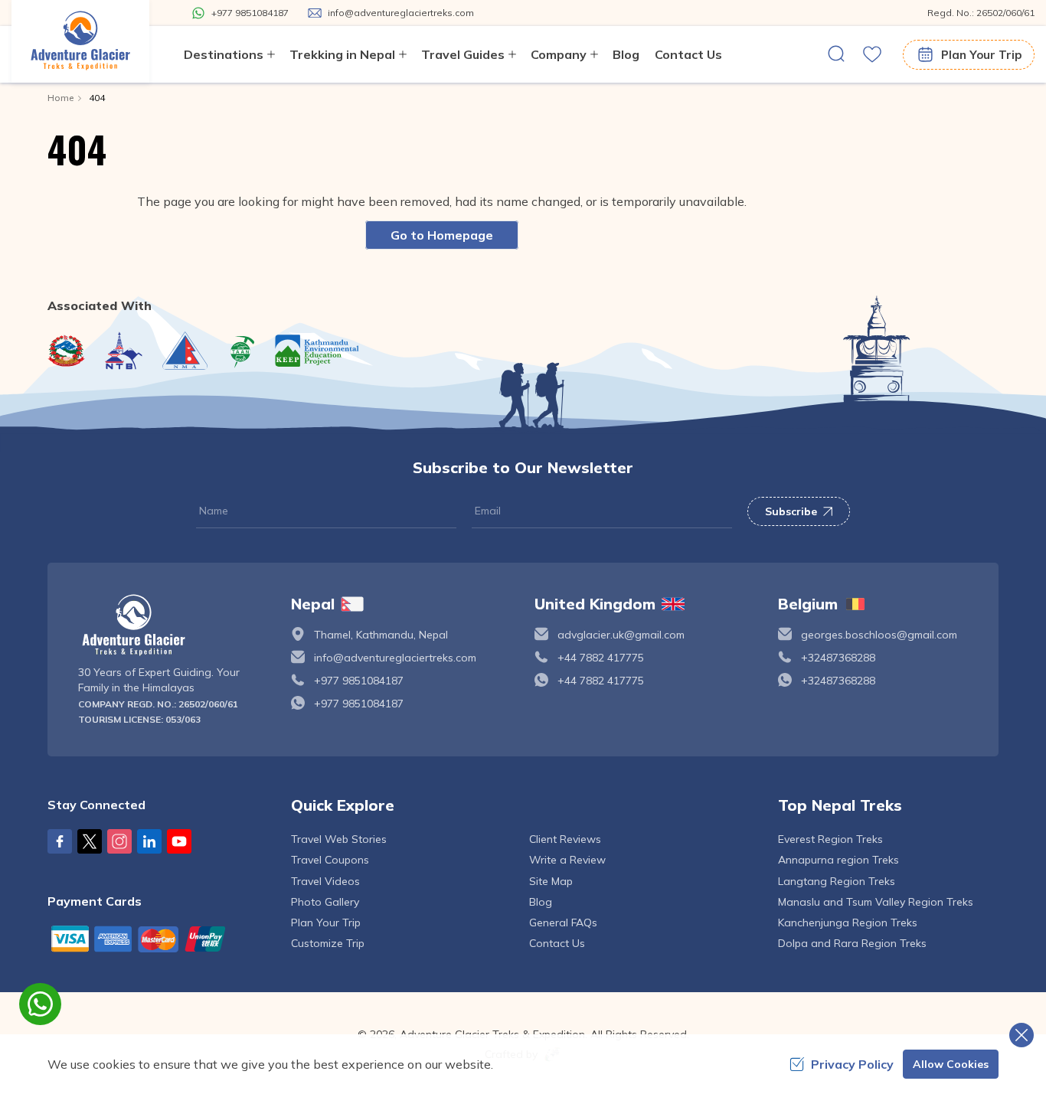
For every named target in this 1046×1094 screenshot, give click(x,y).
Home (60, 97)
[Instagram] (119, 841)
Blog (626, 54)
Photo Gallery (325, 902)
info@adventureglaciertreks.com (395, 658)
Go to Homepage (442, 235)
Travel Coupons (330, 860)
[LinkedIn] (149, 841)
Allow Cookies (951, 1064)
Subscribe (791, 511)
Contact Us (688, 54)
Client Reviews (565, 839)
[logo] (173, 625)
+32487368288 (838, 658)
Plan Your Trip (981, 54)
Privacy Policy (852, 1064)
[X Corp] (89, 841)
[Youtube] (179, 841)
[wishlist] (872, 54)
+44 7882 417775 (600, 658)
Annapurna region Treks (838, 860)
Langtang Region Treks (836, 881)
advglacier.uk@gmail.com (621, 635)
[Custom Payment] (157, 938)
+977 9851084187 (359, 680)
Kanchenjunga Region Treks (847, 922)
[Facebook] (59, 841)
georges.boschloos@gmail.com (879, 635)
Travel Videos (325, 881)
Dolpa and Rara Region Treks (852, 943)
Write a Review (567, 860)
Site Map (551, 881)
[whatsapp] (40, 1004)
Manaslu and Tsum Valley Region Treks (875, 902)
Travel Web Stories (339, 839)
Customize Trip (327, 943)
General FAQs (563, 922)
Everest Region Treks (830, 839)
